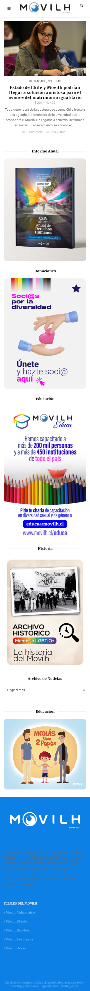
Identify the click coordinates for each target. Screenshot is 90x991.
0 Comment (32, 132)
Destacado (37, 81)
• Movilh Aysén (15, 948)
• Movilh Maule (15, 921)
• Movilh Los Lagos (18, 939)
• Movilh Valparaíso (19, 912)
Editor (39, 102)
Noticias (54, 81)
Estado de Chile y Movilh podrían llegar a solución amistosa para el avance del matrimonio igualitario (45, 92)
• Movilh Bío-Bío (16, 930)
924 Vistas (56, 132)
